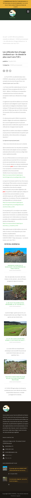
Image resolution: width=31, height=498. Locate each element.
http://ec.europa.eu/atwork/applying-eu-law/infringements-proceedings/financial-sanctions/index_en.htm (13, 204)
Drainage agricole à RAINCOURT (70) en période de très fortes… (15, 267)
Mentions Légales (15, 495)
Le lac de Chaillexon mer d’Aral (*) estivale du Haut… (15, 339)
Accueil (5, 37)
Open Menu (28, 11)
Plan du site (8, 458)
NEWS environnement (22, 39)
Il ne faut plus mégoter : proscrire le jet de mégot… (15, 303)
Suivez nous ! (8, 455)
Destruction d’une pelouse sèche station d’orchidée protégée (15, 378)
